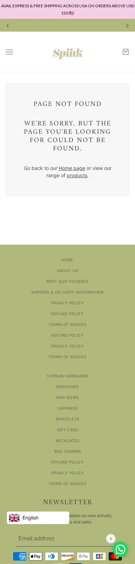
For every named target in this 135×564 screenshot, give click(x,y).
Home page (72, 168)
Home (67, 260)
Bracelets (67, 419)
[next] (127, 25)
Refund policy (67, 335)
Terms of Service (67, 325)
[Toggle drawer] (9, 52)
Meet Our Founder (67, 282)
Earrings (67, 408)
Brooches (67, 387)
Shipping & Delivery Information (68, 292)
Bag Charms (67, 451)
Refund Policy (67, 314)
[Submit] (110, 538)
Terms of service (67, 357)
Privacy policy (67, 346)
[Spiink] (67, 52)
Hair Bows (67, 398)
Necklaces (67, 441)
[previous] (7, 25)
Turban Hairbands (67, 376)
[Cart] (125, 52)
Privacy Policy (67, 303)
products (77, 175)
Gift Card (67, 430)
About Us (67, 271)
